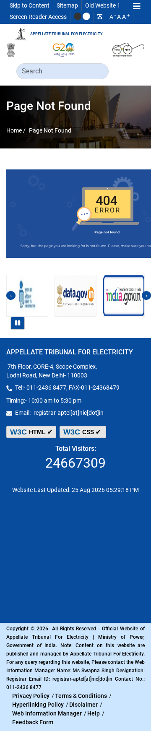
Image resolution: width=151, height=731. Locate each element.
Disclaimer (83, 704)
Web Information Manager (47, 713)
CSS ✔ (82, 432)
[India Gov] (124, 296)
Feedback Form (32, 722)
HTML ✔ (31, 432)
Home (14, 130)
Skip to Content (29, 5)
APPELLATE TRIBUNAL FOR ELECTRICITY (66, 34)
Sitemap (67, 5)
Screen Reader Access (38, 16)
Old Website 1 (102, 5)
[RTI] (27, 296)
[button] (137, 7)
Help (93, 713)
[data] (75, 296)
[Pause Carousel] (17, 323)
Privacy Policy (30, 695)
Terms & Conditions (81, 695)
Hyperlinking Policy (38, 704)
